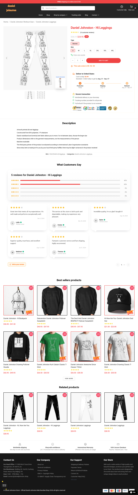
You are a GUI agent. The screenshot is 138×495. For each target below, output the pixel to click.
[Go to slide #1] (30, 95)
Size (72, 47)
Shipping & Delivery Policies (80, 464)
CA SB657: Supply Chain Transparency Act (52, 476)
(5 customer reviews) (87, 32)
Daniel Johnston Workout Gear (22, 22)
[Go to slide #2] (41, 95)
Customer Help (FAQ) (78, 476)
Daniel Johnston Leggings (46, 22)
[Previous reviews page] (118, 265)
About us (41, 464)
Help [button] (134, 492)
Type (72, 40)
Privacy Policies (43, 470)
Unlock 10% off (4, 485)
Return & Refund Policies (79, 470)
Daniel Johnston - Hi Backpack (15, 318)
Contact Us (74, 473)
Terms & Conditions (44, 467)
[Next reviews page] (128, 265)
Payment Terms (76, 467)
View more (69, 378)
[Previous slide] (7, 58)
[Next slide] (64, 58)
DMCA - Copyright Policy (46, 473)
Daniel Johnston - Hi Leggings (48, 425)
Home (5, 22)
